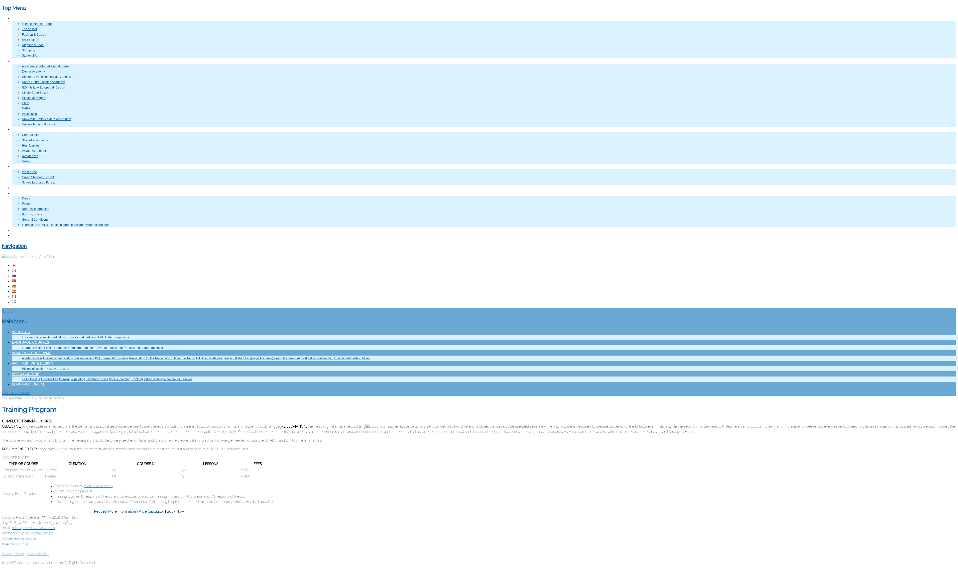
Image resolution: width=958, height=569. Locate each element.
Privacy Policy (13, 554)
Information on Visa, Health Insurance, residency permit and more (66, 225)
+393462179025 (60, 523)
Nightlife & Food (33, 45)
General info (30, 135)
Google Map (19, 544)
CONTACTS (20, 230)
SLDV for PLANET (24, 167)
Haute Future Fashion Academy (43, 82)
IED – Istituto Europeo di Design (43, 87)
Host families (30, 145)
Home (29, 398)
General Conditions (35, 219)
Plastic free (29, 172)
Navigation (14, 246)
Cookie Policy (38, 554)
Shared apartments (35, 140)
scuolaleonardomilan (37, 533)
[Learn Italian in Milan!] (28, 257)
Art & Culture (30, 40)
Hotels (26, 161)
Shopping (28, 50)
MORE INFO (20, 193)
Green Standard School (38, 177)
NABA (26, 108)
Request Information (35, 209)
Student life (29, 55)
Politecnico (29, 114)
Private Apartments (34, 151)
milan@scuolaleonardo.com (33, 528)
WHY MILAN (20, 18)
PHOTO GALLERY (24, 188)
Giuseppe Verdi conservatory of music (47, 77)
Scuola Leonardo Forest (38, 182)
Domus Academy (33, 71)
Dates (26, 198)
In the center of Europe (37, 24)
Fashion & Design (34, 34)
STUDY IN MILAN (24, 61)
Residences (30, 156)
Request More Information (115, 511)
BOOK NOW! (20, 235)
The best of (29, 29)
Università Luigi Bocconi (38, 124)
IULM (25, 103)
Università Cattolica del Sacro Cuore (46, 119)
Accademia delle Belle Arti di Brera (45, 66)
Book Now (175, 511)
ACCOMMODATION (25, 129)
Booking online (32, 214)
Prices (26, 203)
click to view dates (98, 486)
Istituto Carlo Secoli (35, 93)
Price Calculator (151, 511)
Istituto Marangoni (34, 98)
